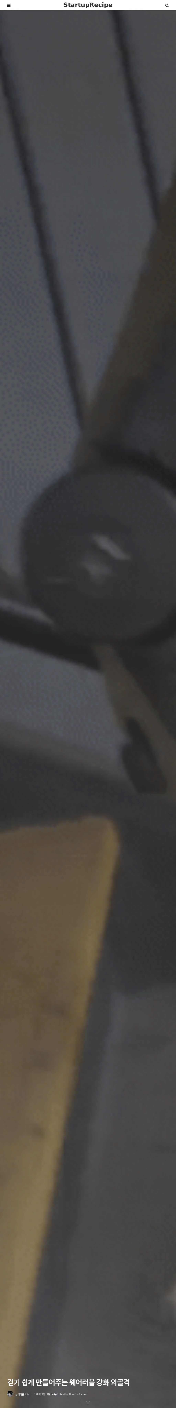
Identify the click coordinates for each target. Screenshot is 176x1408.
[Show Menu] (8, 5)
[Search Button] (167, 5)
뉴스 (56, 1394)
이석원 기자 (23, 1394)
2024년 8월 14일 (42, 1394)
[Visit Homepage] (88, 5)
